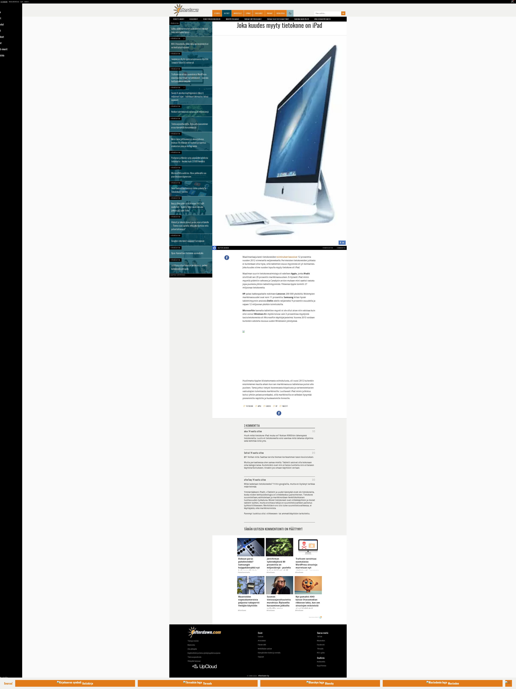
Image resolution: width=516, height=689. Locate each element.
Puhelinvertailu (14, 2)
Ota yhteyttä (192, 649)
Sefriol (247, 452)
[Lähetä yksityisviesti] (232, 248)
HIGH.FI (26, 2)
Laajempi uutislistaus (177, 275)
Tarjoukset (259, 13)
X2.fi (21, 2)
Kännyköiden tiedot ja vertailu (269, 653)
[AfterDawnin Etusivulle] (186, 10)
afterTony (248, 479)
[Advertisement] (279, 355)
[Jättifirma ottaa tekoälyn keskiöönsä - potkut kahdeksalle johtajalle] (190, 265)
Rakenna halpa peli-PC (301, 19)
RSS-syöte (321, 653)
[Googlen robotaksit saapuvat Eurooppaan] (190, 240)
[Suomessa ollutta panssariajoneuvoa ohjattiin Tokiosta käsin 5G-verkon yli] (190, 59)
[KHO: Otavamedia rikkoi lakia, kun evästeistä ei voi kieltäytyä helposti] (190, 44)
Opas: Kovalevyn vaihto (322, 19)
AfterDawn (4, 2)
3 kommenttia (341, 248)
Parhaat (270, 13)
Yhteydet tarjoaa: (194, 661)
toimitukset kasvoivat (287, 257)
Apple (259, 406)
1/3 (313, 431)
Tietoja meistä (193, 641)
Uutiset (227, 13)
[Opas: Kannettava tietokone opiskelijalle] (190, 252)
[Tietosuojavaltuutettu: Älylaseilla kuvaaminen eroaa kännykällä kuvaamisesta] (190, 124)
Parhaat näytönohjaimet (253, 19)
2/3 (313, 452)
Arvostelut (238, 13)
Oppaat (248, 13)
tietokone (249, 406)
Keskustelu (281, 13)
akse (246, 431)
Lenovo (268, 406)
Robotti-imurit (178, 19)
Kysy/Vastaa (321, 666)
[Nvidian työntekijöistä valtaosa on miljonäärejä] (190, 111)
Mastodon (321, 641)
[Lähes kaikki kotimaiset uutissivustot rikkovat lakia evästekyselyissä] (190, 29)
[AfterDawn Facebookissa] (312, 13)
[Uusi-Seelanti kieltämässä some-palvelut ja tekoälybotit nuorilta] (190, 188)
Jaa (343, 243)
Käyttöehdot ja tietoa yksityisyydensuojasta (204, 653)
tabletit (285, 406)
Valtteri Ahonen (223, 248)
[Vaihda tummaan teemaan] (290, 13)
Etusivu (217, 13)
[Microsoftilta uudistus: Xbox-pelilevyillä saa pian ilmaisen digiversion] (190, 173)
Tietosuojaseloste (194, 657)
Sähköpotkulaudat (232, 19)
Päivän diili (262, 645)
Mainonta (191, 645)
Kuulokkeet (194, 19)
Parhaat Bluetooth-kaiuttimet (278, 19)
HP (276, 406)
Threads (320, 649)
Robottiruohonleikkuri (211, 19)
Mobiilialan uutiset (265, 649)
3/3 (313, 479)
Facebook (321, 645)
